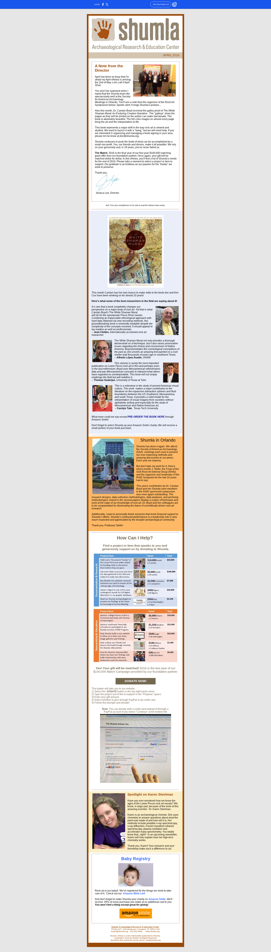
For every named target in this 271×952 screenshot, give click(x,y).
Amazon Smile (157, 899)
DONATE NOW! (135, 681)
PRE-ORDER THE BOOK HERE (146, 416)
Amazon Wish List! (134, 893)
